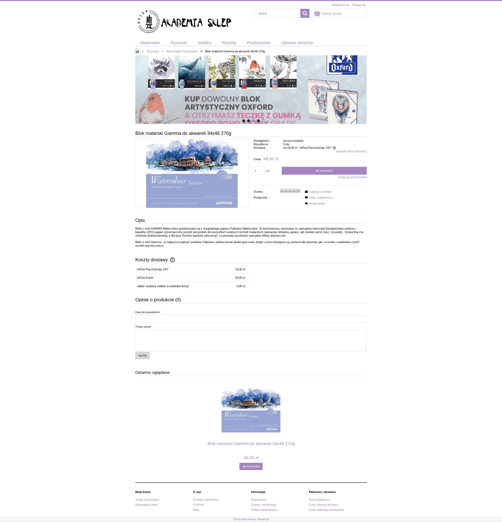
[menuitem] (150, 42)
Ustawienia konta (146, 504)
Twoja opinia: (143, 326)
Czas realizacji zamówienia (326, 509)
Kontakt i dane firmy (206, 499)
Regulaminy (258, 499)
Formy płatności (319, 499)
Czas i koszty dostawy (323, 504)
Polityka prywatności (264, 509)
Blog (196, 509)
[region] (251, 89)
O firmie (198, 504)
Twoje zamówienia (147, 499)
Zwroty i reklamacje (263, 504)
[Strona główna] (184, 22)
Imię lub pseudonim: (147, 312)
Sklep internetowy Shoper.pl (251, 519)
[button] (317, 191)
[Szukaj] (304, 13)
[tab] (243, 120)
